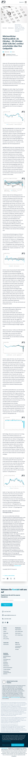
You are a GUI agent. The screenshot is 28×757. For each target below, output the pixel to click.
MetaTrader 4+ (18, 629)
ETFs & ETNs (6, 638)
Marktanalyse (11, 27)
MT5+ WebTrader (19, 635)
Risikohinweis (6, 665)
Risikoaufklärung (5, 697)
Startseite (5, 27)
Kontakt (17, 649)
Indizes (4, 631)
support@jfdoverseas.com (10, 615)
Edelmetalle (5, 633)
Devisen (5, 629)
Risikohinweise (17, 565)
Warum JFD (17, 644)
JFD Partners (6, 644)
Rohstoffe (5, 636)
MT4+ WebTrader (19, 631)
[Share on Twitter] (11, 578)
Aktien (4, 635)
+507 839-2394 (7, 618)
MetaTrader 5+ (18, 633)
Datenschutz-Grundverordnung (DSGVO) (7, 672)
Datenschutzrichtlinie (7, 667)
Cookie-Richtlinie (6, 669)
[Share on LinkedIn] (7, 578)
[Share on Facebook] (14, 578)
